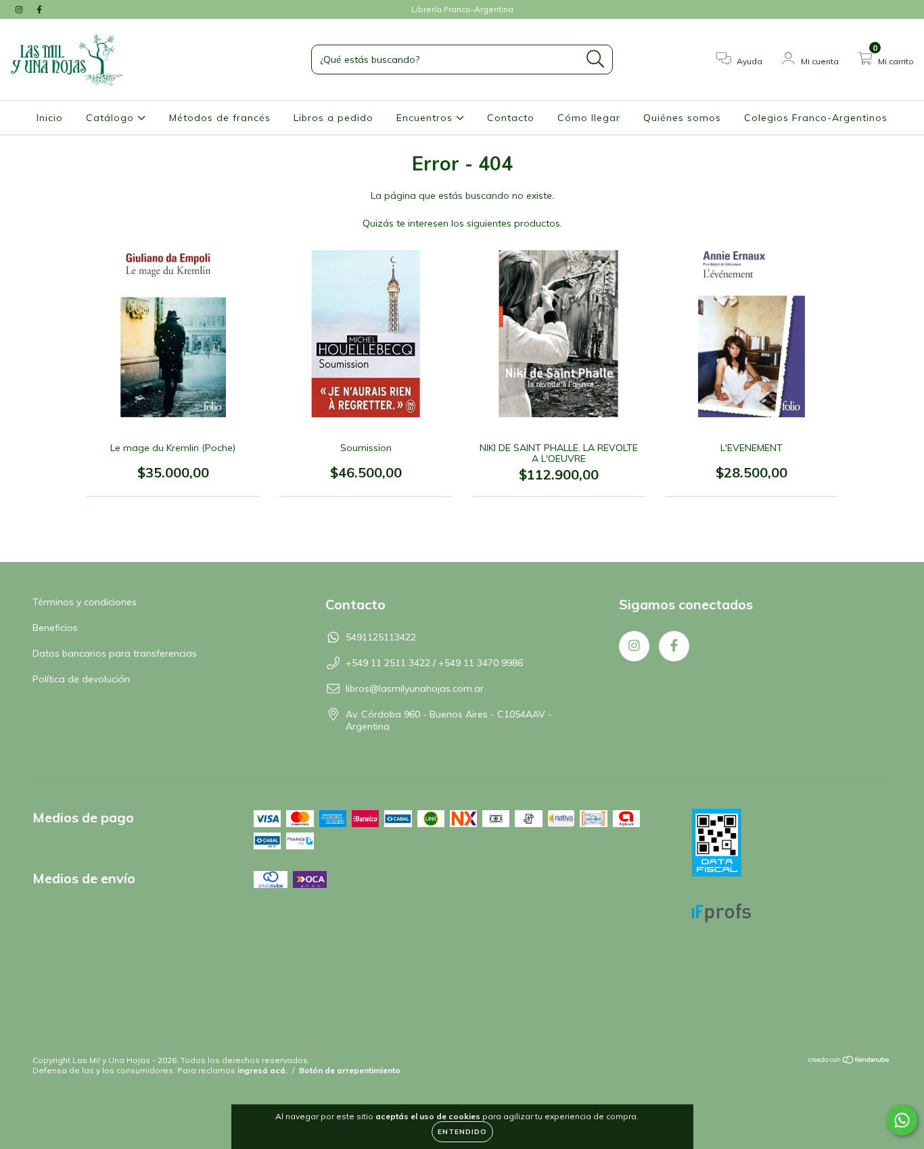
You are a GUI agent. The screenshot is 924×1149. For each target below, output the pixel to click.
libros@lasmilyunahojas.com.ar (415, 688)
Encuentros (426, 118)
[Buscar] (595, 59)
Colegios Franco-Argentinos (815, 118)
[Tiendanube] (849, 1061)
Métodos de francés (220, 118)
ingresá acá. (262, 1070)
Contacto (510, 118)
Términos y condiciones (84, 602)
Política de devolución (81, 679)
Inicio (50, 118)
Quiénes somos (682, 118)
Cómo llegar (588, 118)
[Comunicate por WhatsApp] (902, 1120)
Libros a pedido (333, 118)
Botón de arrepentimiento (349, 1070)
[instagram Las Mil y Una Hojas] (20, 9)
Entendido (462, 1131)
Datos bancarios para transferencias (114, 653)
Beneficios (55, 628)
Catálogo (111, 118)
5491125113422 (381, 637)
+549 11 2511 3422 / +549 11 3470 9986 (434, 663)
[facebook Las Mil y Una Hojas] (39, 9)
